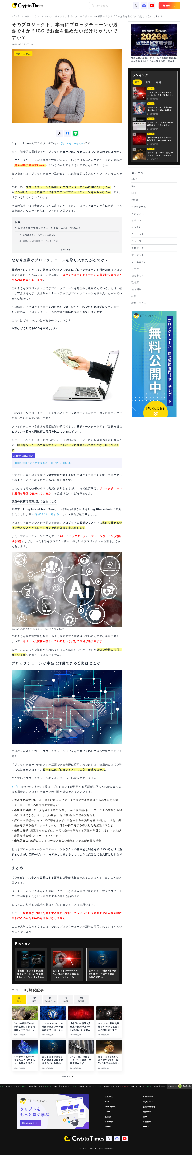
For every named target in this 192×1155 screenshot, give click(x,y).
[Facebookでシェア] (67, 133)
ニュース (136, 241)
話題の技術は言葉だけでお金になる (38, 241)
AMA (134, 179)
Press (135, 199)
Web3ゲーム (138, 206)
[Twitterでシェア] (59, 133)
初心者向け (137, 275)
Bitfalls (17, 786)
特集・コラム (32, 16)
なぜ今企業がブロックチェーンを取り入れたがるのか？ (48, 228)
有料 (158, 82)
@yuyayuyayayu (72, 143)
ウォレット (137, 234)
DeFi (134, 185)
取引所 (135, 282)
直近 (137, 82)
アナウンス (137, 213)
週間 (148, 82)
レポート (136, 268)
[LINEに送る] (75, 133)
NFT (134, 192)
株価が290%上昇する (45, 514)
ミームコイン (139, 261)
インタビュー (139, 227)
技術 (133, 296)
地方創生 (136, 289)
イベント (136, 220)
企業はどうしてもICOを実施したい (38, 234)
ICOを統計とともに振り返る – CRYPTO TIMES (43, 463)
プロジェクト (139, 248)
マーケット (137, 254)
